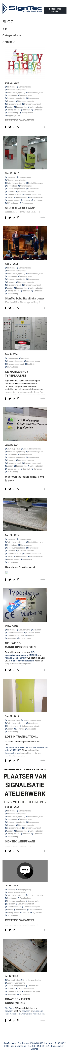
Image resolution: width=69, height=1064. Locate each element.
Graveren (11, 101)
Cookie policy (57, 1046)
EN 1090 (33, 655)
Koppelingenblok (13, 115)
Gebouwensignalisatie (16, 98)
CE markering (12, 113)
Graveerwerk (33, 98)
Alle (5, 29)
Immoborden (21, 107)
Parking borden (13, 110)
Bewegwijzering (25, 87)
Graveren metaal (14, 104)
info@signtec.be (18, 1046)
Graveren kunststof (26, 101)
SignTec (9, 1008)
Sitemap (34, 1049)
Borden (10, 107)
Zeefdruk (26, 110)
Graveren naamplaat (32, 104)
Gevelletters (12, 95)
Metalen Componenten (15, 658)
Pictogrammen (27, 113)
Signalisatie (38, 110)
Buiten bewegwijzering (16, 93)
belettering (11, 87)
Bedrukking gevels (35, 93)
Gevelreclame (26, 95)
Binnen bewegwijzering (16, 90)
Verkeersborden (36, 107)
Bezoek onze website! (55, 10)
